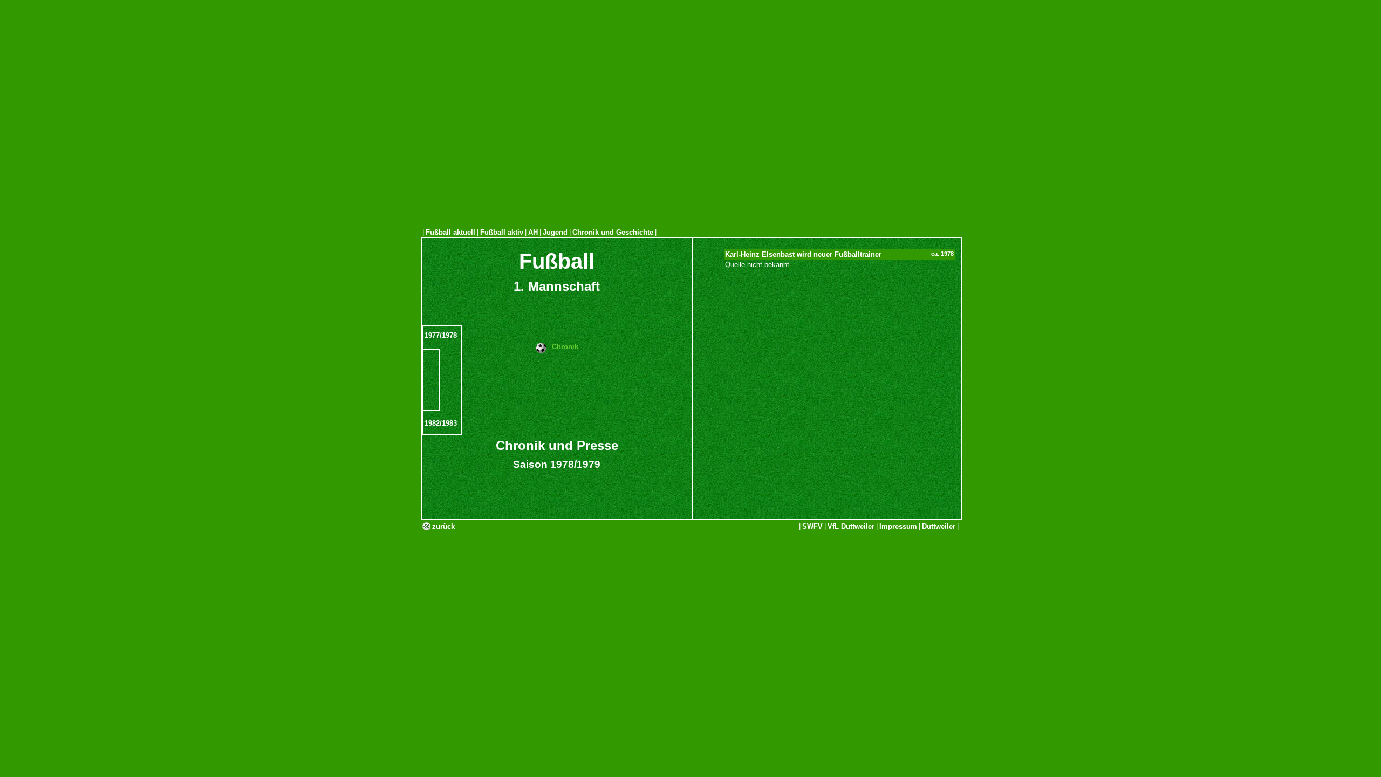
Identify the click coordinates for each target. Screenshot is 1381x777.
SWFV (812, 526)
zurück (443, 526)
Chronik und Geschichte (612, 232)
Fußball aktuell (450, 232)
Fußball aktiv (501, 232)
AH (533, 232)
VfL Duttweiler (851, 526)
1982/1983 (441, 423)
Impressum (898, 526)
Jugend (555, 232)
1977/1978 (441, 335)
